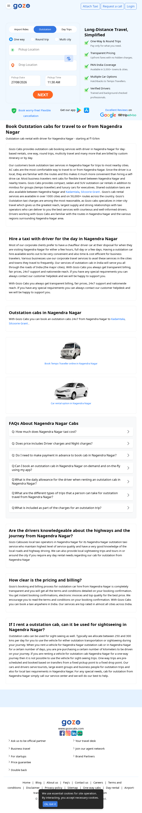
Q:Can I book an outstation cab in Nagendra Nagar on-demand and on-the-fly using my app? (66, 468)
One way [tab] (19, 39)
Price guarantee (21, 762)
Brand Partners (85, 756)
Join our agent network (90, 748)
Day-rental (112, 787)
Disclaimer (33, 787)
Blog (38, 782)
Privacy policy (53, 787)
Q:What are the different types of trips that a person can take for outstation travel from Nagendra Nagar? (65, 495)
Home (26, 782)
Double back (19, 770)
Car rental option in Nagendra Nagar (71, 403)
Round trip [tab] (42, 39)
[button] (8, 6)
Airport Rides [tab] (21, 29)
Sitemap (72, 787)
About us (52, 782)
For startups (18, 756)
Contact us (81, 782)
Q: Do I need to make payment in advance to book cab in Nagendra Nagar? (64, 455)
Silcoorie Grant (90, 192)
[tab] (20, 39)
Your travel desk (85, 741)
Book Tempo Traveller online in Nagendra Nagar (71, 363)
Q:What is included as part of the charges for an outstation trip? (56, 508)
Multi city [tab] (65, 39)
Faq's (66, 782)
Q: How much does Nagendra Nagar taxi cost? (44, 432)
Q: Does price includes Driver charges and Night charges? (52, 443)
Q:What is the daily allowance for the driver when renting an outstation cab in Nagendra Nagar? (66, 481)
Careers (98, 782)
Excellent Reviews (116, 110)
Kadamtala (72, 192)
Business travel (20, 748)
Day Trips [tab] (67, 29)
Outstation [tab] (45, 29)
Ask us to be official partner (28, 741)
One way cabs (92, 787)
